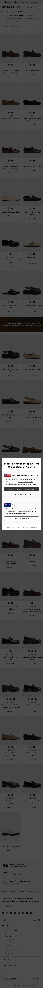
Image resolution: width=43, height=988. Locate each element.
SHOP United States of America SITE (22, 489)
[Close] (38, 460)
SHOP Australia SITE (21, 518)
